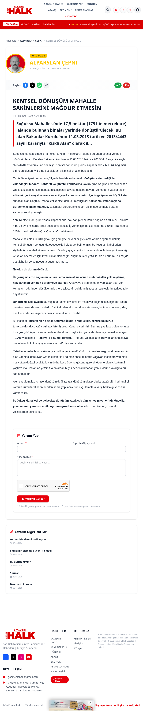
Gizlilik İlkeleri (82, 638)
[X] (13, 657)
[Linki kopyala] (46, 85)
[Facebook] (6, 657)
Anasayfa (11, 40)
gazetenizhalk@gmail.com (23, 676)
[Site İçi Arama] (108, 9)
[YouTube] (29, 657)
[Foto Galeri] (116, 10)
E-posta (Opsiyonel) (84, 443)
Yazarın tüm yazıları (60, 68)
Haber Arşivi (58, 671)
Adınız (22, 443)
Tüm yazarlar (38, 68)
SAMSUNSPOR (75, 4)
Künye (78, 648)
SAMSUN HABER (53, 4)
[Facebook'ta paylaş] (25, 85)
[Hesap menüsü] (137, 10)
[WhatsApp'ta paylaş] (39, 85)
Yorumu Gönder (34, 499)
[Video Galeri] (123, 10)
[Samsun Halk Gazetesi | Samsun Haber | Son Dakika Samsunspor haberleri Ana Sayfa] (19, 9)
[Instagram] (21, 657)
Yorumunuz (25, 456)
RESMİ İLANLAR (84, 10)
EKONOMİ (66, 10)
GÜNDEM (92, 4)
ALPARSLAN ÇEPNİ (31, 40)
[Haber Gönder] (130, 10)
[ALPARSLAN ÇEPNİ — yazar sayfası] (15, 63)
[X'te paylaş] (32, 85)
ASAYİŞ (52, 10)
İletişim (78, 643)
